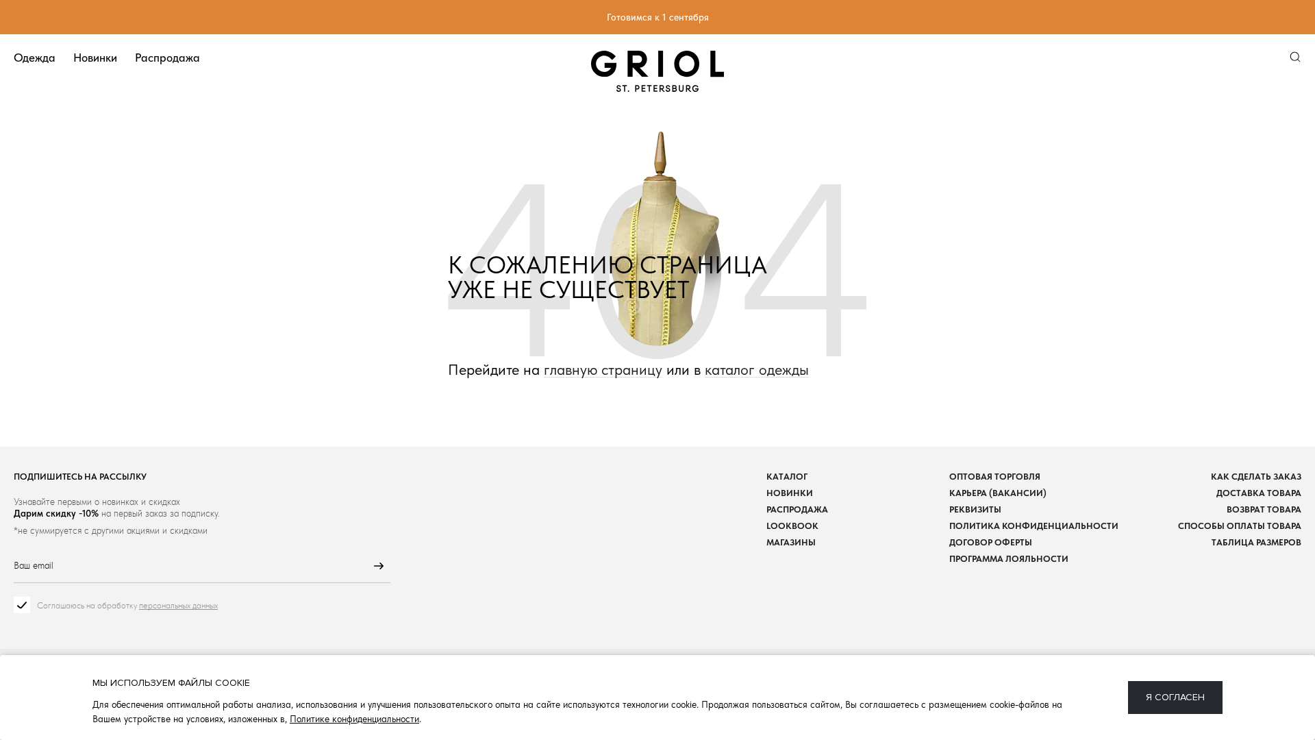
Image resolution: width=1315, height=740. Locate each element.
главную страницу (603, 370)
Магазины (791, 542)
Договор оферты (990, 542)
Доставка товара (1258, 493)
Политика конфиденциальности (1033, 526)
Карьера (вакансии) (998, 493)
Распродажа (167, 57)
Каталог (786, 476)
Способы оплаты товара (1239, 526)
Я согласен (1175, 697)
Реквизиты (975, 509)
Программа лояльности (1008, 559)
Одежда (34, 57)
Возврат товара (1264, 509)
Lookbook (792, 526)
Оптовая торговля (994, 476)
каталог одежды (757, 370)
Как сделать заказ (1256, 476)
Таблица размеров (1256, 542)
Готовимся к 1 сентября (658, 17)
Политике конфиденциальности (354, 718)
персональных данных (178, 605)
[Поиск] (1295, 57)
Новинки (95, 57)
